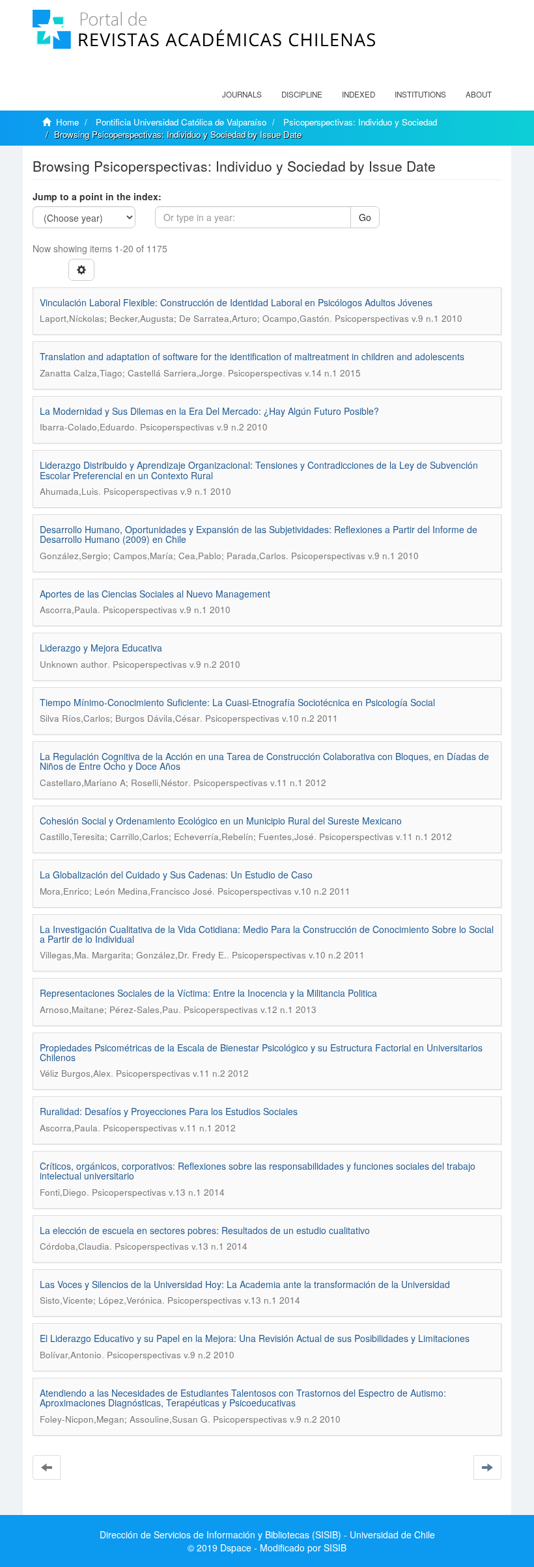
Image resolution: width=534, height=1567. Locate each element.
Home (67, 122)
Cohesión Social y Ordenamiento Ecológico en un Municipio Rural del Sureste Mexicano (221, 820)
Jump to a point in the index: (97, 196)
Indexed (358, 94)
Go (365, 217)
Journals (242, 94)
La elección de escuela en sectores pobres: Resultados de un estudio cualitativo (205, 1230)
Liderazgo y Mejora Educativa (101, 647)
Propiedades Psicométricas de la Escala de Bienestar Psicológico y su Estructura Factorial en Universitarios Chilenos (261, 1052)
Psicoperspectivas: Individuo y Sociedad (360, 122)
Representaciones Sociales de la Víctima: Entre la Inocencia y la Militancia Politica (208, 992)
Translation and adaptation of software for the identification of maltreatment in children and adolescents (252, 356)
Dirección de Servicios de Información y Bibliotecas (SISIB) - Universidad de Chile (267, 1534)
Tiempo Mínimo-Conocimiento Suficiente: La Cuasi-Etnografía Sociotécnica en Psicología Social (237, 702)
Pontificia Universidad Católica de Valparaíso (181, 122)
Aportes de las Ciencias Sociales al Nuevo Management (155, 593)
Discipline (301, 94)
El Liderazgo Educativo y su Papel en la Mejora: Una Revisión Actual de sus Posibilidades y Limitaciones (255, 1338)
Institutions (420, 94)
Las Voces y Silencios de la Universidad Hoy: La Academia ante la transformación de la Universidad (245, 1284)
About (479, 94)
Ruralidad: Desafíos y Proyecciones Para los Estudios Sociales (169, 1111)
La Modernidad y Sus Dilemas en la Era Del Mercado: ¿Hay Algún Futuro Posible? (209, 410)
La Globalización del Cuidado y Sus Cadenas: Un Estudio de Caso (176, 874)
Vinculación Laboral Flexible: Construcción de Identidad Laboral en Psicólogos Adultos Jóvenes (236, 302)
